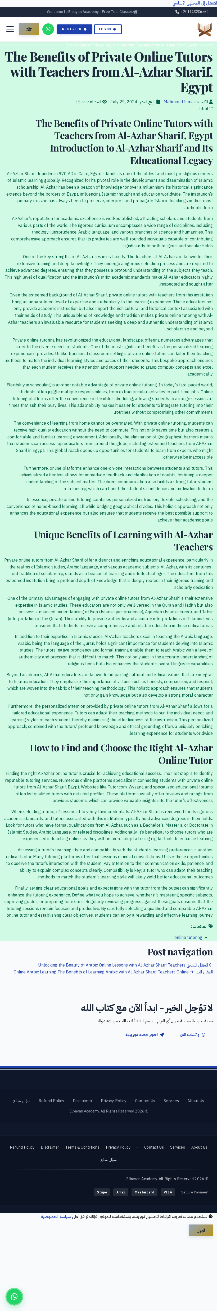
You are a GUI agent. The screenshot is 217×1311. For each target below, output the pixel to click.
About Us (195, 1101)
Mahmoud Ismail (180, 102)
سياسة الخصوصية (56, 1216)
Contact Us (145, 1101)
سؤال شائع (21, 1101)
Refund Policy (51, 1101)
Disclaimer (82, 1101)
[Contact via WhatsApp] (48, 29)
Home (208, 45)
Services (171, 1101)
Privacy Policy (113, 1101)
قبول (201, 1230)
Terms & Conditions (82, 1147)
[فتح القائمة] (10, 29)
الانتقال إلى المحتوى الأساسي (195, 3)
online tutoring (188, 937)
